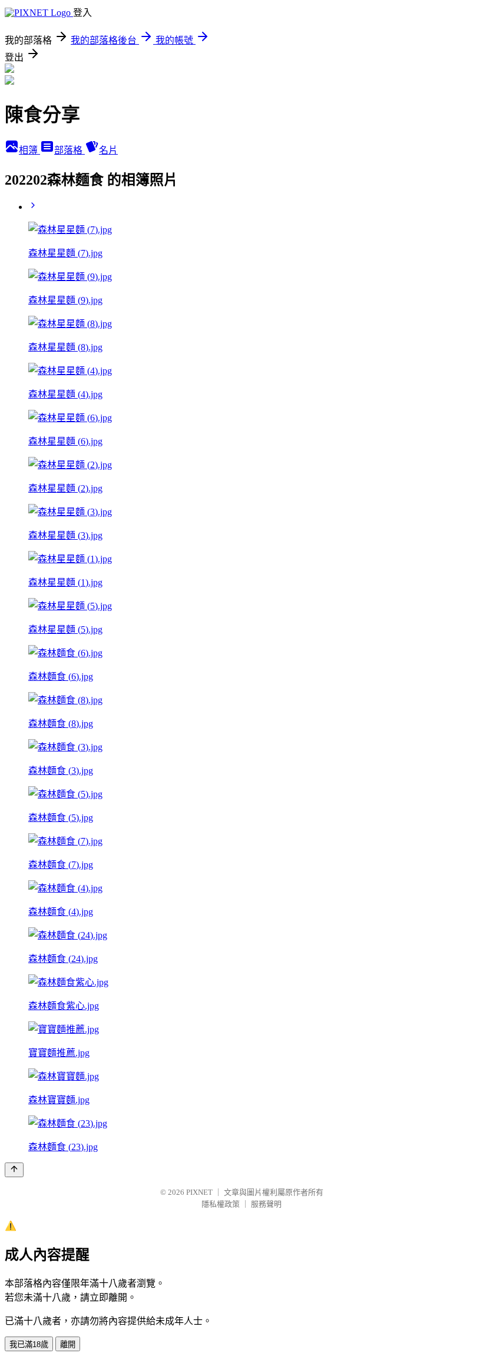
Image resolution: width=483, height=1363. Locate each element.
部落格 (69, 150)
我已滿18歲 (28, 1344)
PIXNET (199, 1192)
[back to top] (14, 1169)
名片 (108, 150)
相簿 (29, 150)
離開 (67, 1344)
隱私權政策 (220, 1204)
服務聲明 (266, 1204)
